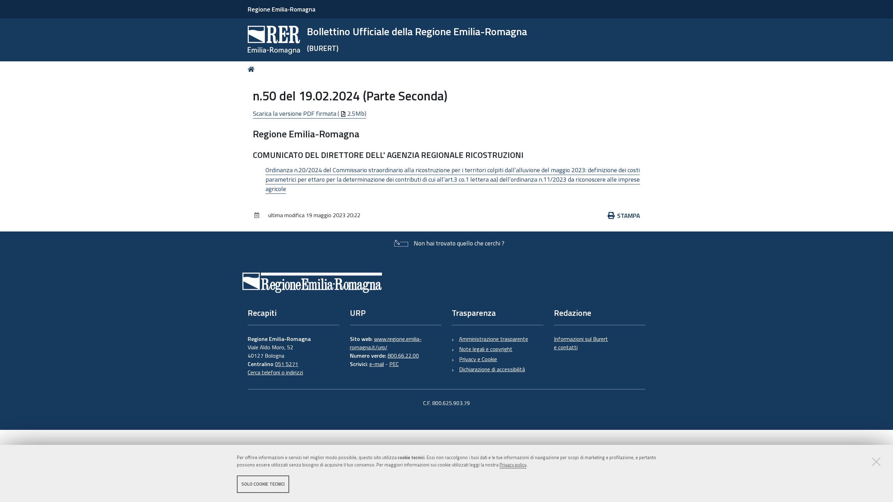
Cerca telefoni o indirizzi (275, 372)
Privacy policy (513, 464)
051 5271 (286, 364)
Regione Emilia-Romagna (281, 9)
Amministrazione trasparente (493, 339)
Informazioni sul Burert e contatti (581, 343)
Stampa (628, 215)
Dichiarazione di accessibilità (492, 369)
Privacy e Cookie (478, 359)
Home (252, 69)
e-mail (376, 364)
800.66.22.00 (403, 355)
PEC (394, 364)
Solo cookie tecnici (263, 483)
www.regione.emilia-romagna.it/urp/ (386, 343)
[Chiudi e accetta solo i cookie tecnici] (876, 461)
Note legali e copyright (485, 349)
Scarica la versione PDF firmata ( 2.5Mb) (309, 113)
